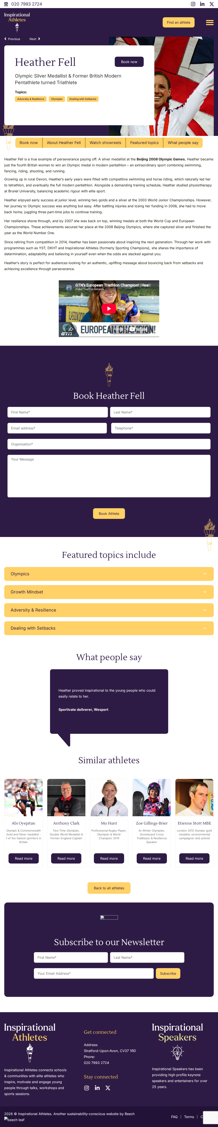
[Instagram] (86, 1088)
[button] (210, 22)
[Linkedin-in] (97, 1088)
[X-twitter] (107, 1088)
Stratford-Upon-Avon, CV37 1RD (110, 1051)
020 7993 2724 (96, 1063)
